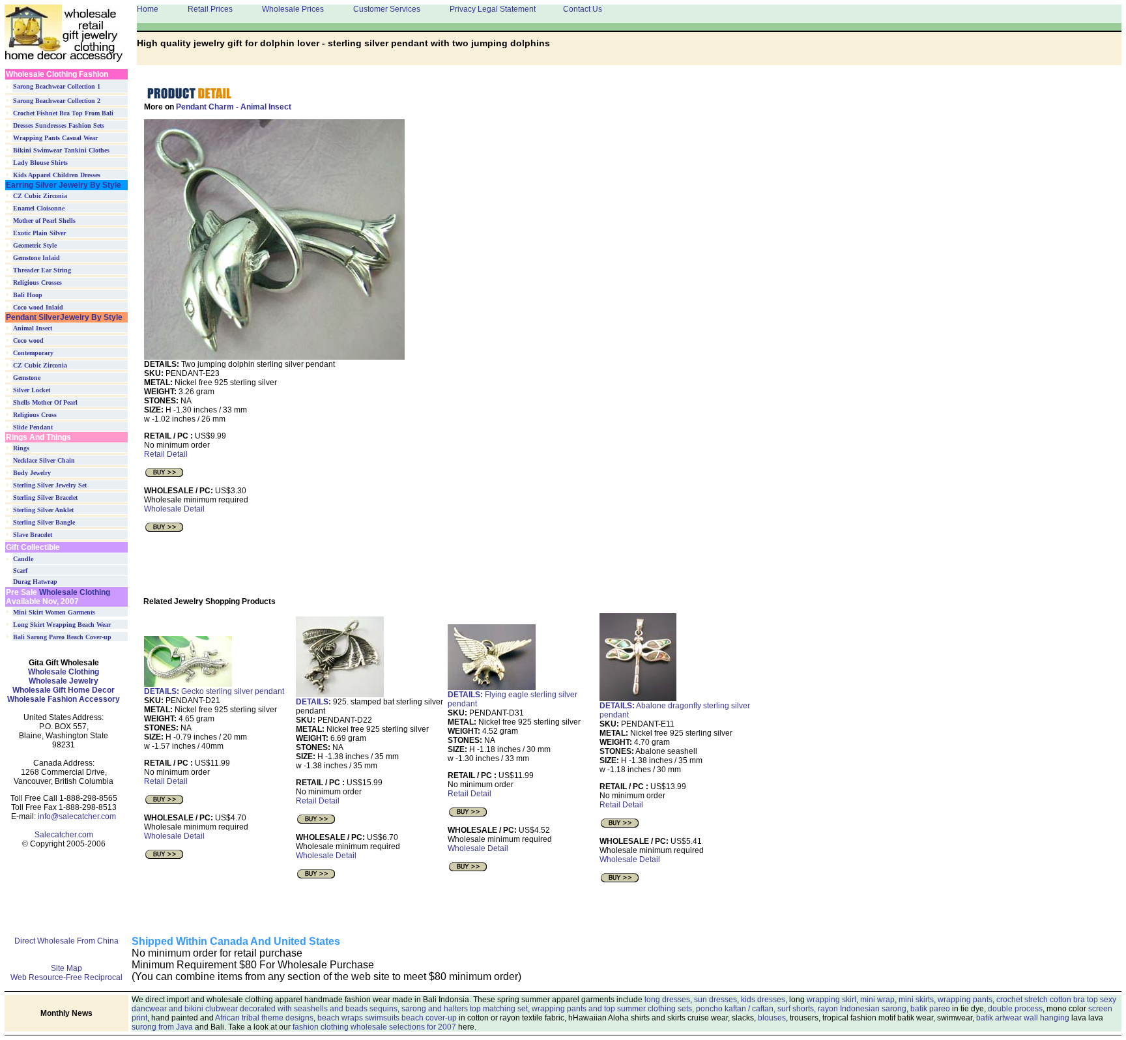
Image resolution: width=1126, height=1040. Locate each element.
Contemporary (33, 352)
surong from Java (162, 1027)
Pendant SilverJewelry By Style (64, 317)
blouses (772, 1017)
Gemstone (26, 377)
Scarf (20, 570)
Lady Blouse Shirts (40, 162)
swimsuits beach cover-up (411, 1017)
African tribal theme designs (264, 1017)
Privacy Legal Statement (493, 9)
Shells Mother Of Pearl (45, 402)
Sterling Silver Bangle (44, 522)
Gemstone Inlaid (36, 257)
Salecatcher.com (64, 834)
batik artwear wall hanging (1022, 1017)
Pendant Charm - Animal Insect (233, 106)
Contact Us (582, 9)
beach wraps (340, 1017)
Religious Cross (35, 414)
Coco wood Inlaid (38, 307)
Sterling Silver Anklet (43, 509)
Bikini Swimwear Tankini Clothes (61, 150)
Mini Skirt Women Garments (54, 612)
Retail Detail (166, 454)
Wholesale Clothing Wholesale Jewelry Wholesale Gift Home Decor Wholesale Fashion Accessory (63, 685)
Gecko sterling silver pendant (214, 691)
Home (147, 9)
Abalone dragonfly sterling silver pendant (674, 710)
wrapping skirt (831, 999)
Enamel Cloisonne (39, 208)
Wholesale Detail (174, 508)
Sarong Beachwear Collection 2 (56, 100)
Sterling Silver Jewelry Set (50, 485)
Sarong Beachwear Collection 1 (56, 86)
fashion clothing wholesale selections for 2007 (374, 1027)
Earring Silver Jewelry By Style (63, 185)
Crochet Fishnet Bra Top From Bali (63, 113)
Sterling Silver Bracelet (45, 497)
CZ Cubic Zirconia (40, 195)
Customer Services (386, 9)
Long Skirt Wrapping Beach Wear (62, 624)
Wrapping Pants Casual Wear (55, 137)
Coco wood (28, 340)
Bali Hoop (27, 294)
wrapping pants (965, 999)
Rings (21, 448)
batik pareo (930, 1008)
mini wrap (877, 999)
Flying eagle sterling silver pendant (512, 699)
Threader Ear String (42, 270)
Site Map (66, 968)
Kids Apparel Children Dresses (56, 175)
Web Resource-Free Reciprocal (66, 977)
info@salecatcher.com (77, 816)
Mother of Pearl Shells (44, 220)
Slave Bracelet (32, 534)
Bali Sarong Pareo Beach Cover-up (62, 637)
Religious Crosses (37, 282)
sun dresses (715, 999)
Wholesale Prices (293, 9)
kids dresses (763, 999)
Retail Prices (210, 9)
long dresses (667, 999)
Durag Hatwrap (35, 581)
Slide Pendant (33, 427)
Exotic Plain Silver (39, 233)
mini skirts (916, 999)
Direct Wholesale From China (66, 941)
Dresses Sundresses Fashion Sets (58, 125)
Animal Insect (32, 328)
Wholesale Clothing (73, 592)
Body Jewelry (32, 472)
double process (1015, 1008)
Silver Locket (31, 390)
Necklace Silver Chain (44, 460)
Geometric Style (35, 245)
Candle (23, 558)
